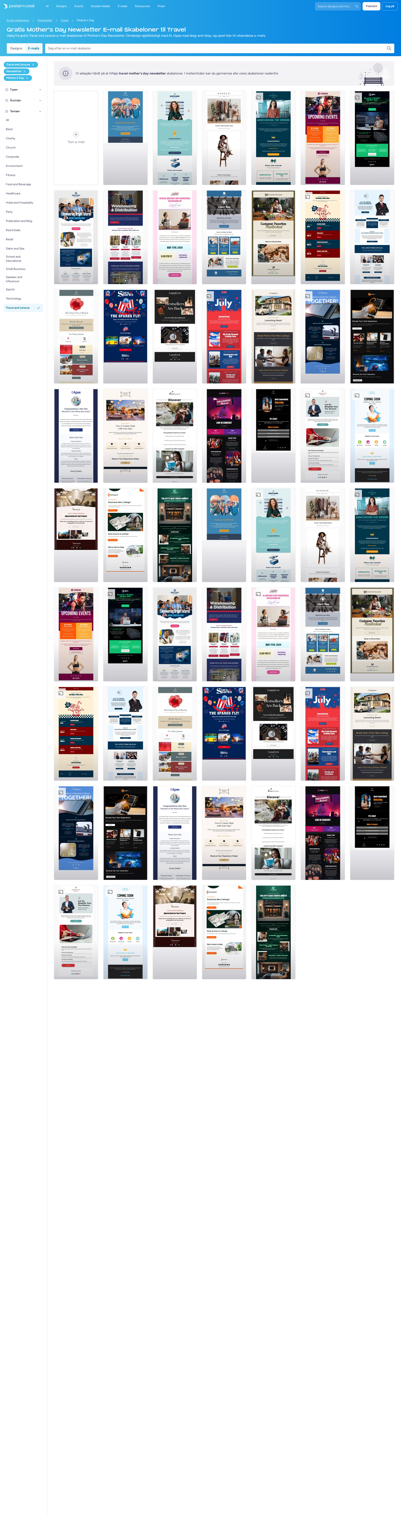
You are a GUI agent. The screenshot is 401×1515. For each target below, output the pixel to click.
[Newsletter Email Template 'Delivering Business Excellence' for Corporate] (372, 237)
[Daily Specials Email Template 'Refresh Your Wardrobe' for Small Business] (224, 138)
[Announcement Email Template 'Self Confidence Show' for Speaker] (273, 436)
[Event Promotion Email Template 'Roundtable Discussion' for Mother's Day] (175, 237)
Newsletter (45, 20)
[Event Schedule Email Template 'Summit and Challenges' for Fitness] (323, 138)
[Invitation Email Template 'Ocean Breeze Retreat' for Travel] (175, 436)
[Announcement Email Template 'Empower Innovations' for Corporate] (175, 138)
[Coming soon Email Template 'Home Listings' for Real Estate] (125, 535)
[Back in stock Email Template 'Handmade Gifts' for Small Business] (273, 237)
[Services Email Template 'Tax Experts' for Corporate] (323, 436)
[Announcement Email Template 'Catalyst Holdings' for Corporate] (273, 138)
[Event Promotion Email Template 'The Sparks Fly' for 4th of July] (125, 336)
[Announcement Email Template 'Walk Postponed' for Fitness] (125, 138)
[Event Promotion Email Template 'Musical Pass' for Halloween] (224, 436)
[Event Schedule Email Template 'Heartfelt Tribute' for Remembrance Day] (76, 336)
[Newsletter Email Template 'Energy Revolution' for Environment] (323, 336)
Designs (16, 48)
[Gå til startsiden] (17, 6)
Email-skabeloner (18, 20)
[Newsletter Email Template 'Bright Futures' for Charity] (76, 237)
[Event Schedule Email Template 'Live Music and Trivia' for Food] (323, 237)
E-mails (33, 48)
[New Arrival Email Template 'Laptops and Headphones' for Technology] (372, 336)
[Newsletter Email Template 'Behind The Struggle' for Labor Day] (224, 237)
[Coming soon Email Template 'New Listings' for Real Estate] (273, 336)
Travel (65, 20)
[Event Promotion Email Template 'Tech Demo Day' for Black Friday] (372, 138)
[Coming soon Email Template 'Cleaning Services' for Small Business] (372, 436)
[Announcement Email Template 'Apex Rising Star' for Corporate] (76, 436)
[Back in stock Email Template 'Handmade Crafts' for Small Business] (175, 336)
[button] (40, 89)
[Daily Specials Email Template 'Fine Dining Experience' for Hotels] (125, 436)
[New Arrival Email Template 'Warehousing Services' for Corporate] (125, 237)
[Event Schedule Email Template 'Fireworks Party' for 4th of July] (224, 336)
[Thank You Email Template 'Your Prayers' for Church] (76, 535)
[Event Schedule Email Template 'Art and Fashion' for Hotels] (175, 535)
